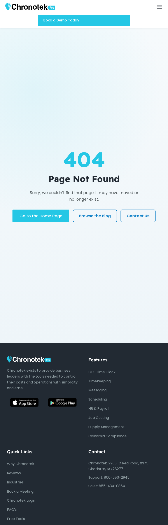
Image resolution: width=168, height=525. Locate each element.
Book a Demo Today (61, 20)
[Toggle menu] (159, 6)
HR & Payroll (98, 408)
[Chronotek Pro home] (30, 6)
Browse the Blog (95, 216)
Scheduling (97, 399)
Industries (15, 482)
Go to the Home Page (40, 216)
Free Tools (16, 518)
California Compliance (107, 436)
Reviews (14, 473)
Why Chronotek (20, 463)
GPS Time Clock (102, 371)
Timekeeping (99, 381)
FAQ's (12, 509)
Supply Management (106, 426)
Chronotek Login (21, 500)
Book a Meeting (20, 491)
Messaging (97, 390)
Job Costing (98, 417)
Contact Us (138, 216)
